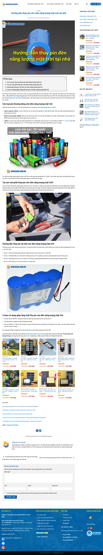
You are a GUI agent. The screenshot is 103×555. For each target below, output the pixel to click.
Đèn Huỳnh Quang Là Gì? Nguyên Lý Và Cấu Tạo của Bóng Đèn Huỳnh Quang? (92, 113)
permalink (49, 436)
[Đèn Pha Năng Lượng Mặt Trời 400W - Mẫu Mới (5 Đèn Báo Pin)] (66, 378)
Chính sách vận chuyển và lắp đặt (46, 520)
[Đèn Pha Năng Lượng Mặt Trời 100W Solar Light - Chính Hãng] (29, 378)
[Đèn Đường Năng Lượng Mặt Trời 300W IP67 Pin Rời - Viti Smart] (10, 347)
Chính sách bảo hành (43, 523)
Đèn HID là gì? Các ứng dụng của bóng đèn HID (91, 100)
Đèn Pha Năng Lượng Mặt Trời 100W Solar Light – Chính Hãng (29, 390)
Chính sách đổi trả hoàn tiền (45, 526)
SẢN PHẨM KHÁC (85, 25)
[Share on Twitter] (40, 430)
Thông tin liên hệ (67, 517)
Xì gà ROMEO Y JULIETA (70, 537)
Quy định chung (41, 515)
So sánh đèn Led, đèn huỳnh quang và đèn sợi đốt (92, 94)
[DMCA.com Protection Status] (42, 532)
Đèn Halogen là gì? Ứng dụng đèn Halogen (91, 119)
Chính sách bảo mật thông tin (45, 517)
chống (94, 125)
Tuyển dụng (66, 520)
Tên (5, 485)
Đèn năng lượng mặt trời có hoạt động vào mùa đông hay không (20, 406)
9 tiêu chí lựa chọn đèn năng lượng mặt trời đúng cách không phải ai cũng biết (24, 417)
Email (29, 485)
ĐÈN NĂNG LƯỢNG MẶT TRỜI (88, 16)
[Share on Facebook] (37, 430)
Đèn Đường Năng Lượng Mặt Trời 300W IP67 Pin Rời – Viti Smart (9, 360)
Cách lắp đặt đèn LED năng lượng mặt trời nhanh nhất (17, 414)
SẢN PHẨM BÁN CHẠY (86, 22)
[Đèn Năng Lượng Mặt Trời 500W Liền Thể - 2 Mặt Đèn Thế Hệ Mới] (29, 347)
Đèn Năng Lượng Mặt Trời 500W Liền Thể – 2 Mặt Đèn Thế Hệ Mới (29, 360)
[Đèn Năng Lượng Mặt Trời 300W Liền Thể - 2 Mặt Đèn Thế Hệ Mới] (47, 347)
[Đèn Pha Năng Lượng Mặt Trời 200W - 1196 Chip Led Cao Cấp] (47, 378)
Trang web (55, 485)
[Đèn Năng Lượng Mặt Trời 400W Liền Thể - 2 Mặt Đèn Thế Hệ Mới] (10, 378)
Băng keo (89, 125)
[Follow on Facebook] (88, 528)
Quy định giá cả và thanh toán (45, 529)
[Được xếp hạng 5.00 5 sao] (5, 363)
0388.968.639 (10, 534)
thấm (97, 125)
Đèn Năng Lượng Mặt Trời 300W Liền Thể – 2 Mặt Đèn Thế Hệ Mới (47, 360)
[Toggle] (100, 16)
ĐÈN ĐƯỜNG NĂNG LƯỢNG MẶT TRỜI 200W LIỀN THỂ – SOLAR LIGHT (66, 360)
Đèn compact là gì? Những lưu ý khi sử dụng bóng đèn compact (92, 106)
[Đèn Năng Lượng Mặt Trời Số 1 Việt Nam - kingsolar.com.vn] (10, 4)
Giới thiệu (65, 515)
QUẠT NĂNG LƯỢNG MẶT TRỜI (88, 19)
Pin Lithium (66, 121)
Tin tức (39, 10)
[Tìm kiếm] (86, 4)
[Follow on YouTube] (91, 528)
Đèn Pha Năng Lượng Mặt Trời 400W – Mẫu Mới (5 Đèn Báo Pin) (66, 391)
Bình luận (7, 472)
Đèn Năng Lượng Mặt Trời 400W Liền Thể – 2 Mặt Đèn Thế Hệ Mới (10, 391)
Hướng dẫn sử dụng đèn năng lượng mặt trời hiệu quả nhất (18, 410)
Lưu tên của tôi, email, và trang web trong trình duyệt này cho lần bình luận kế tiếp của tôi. (32, 493)
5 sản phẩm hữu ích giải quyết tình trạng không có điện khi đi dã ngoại (21, 421)
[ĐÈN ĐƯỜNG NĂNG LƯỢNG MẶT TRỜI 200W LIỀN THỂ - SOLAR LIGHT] (66, 347)
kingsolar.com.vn (45, 18)
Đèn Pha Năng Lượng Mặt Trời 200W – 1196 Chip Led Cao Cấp (47, 390)
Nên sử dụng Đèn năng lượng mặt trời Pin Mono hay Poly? (55, 458)
